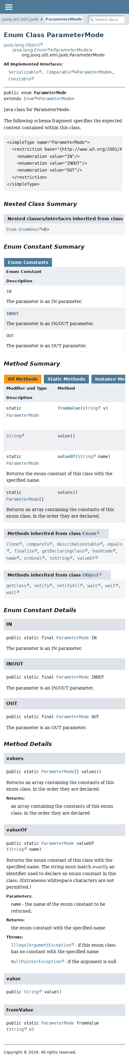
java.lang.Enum (30, 49)
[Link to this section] (81, 204)
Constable (19, 78)
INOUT (12, 313)
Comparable (58, 72)
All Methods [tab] (23, 379)
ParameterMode (63, 19)
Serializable (23, 72)
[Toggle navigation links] (8, 6)
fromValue (69, 408)
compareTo (38, 544)
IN (8, 291)
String (90, 408)
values (65, 492)
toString (59, 558)
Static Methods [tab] (66, 379)
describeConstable (78, 544)
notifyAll (68, 585)
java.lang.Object (22, 44)
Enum (29, 98)
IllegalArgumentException (41, 945)
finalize (24, 550)
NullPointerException (36, 961)
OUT (10, 335)
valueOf (66, 456)
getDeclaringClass (63, 550)
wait (92, 585)
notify (41, 585)
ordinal (33, 558)
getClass (16, 585)
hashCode (102, 550)
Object (90, 574)
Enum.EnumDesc (22, 229)
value (64, 435)
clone (12, 544)
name (11, 558)
